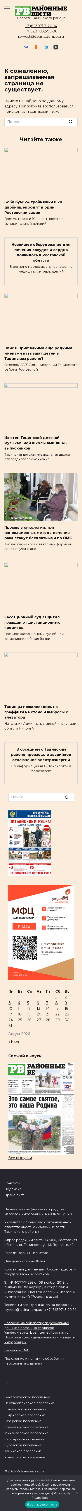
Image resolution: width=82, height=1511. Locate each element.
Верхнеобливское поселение (29, 1403)
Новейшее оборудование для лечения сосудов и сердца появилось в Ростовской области (41, 252)
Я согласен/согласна (42, 1504)
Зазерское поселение (22, 1421)
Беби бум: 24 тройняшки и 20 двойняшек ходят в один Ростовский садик (33, 207)
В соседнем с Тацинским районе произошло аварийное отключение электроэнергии (41, 754)
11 (19, 1008)
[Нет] (76, 1493)
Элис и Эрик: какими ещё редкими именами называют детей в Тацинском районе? (38, 353)
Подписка (12, 1189)
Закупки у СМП (17, 1350)
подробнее (31, 1484)
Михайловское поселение (26, 1433)
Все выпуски (20, 1158)
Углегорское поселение (24, 1457)
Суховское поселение (22, 1445)
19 (29, 1014)
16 (66, 1008)
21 (47, 1014)
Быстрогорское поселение (27, 1397)
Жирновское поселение (25, 1415)
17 (10, 1014)
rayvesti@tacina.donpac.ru (41, 36)
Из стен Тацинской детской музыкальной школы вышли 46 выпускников (35, 442)
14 (47, 1008)
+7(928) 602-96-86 (41, 31)
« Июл (13, 1042)
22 (57, 1014)
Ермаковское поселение (25, 1409)
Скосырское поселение (24, 1439)
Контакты (12, 1183)
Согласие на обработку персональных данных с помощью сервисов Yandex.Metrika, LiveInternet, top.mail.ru (36, 1327)
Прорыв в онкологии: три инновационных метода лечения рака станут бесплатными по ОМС (38, 532)
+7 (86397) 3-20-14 (41, 26)
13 (38, 1008)
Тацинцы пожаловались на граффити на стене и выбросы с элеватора (36, 712)
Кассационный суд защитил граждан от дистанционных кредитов (32, 622)
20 (39, 1014)
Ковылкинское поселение (26, 1427)
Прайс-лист (14, 1195)
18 (20, 1014)
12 (29, 1008)
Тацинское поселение (23, 1451)
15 (57, 1008)
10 (10, 1008)
